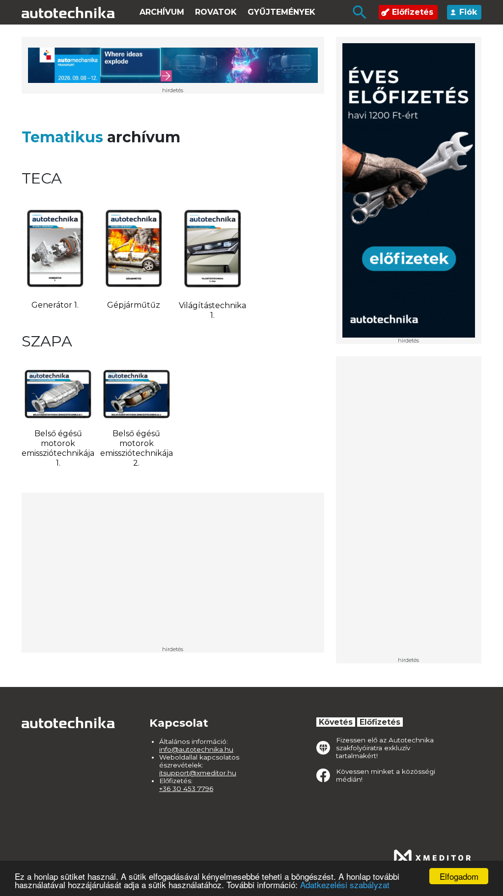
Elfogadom (459, 876)
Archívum (162, 12)
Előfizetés (412, 12)
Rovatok (216, 12)
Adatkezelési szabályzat (345, 884)
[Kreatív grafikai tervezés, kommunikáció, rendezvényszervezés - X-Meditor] (432, 858)
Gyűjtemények (281, 12)
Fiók (468, 12)
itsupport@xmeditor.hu (197, 773)
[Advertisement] (408, 510)
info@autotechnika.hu (196, 749)
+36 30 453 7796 (186, 788)
